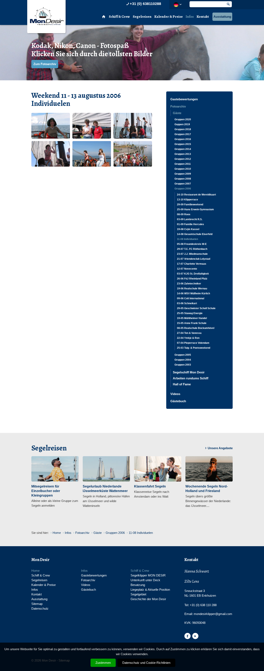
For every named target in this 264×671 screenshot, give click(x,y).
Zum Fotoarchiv (44, 64)
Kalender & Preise (168, 16)
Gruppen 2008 (182, 178)
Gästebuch (178, 401)
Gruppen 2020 (182, 119)
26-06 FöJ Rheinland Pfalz (192, 278)
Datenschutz (39, 608)
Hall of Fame (182, 384)
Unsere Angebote (220, 448)
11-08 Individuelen (187, 239)
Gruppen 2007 (182, 183)
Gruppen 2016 (182, 139)
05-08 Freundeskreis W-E (192, 244)
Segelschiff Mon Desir (189, 372)
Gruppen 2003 (182, 364)
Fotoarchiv (178, 106)
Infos (190, 16)
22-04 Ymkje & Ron (188, 338)
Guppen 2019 (182, 124)
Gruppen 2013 (182, 154)
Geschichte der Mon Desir (148, 599)
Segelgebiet (138, 594)
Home (35, 570)
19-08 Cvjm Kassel (188, 229)
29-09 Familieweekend (190, 204)
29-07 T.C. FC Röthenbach (192, 249)
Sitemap (36, 604)
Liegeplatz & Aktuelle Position (150, 589)
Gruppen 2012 (182, 159)
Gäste (177, 113)
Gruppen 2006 (182, 188)
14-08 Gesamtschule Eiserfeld (194, 234)
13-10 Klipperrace (187, 199)
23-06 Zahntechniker (189, 283)
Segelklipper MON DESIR (148, 575)
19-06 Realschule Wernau (192, 288)
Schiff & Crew (119, 16)
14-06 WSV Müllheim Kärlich (193, 293)
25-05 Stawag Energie (190, 313)
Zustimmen (103, 662)
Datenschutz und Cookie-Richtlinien (146, 662)
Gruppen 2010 (182, 168)
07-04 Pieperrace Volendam (193, 342)
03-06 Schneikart (187, 303)
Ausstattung (222, 16)
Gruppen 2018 (182, 129)
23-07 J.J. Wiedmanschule (192, 254)
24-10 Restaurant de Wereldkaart (196, 194)
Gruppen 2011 (182, 163)
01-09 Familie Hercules (190, 224)
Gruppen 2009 (182, 173)
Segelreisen (142, 16)
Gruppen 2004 (182, 359)
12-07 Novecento (187, 268)
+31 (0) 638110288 (145, 4)
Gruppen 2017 (182, 134)
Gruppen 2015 (182, 144)
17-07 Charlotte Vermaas (191, 263)
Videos (175, 394)
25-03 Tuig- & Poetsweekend (193, 347)
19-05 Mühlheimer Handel (192, 318)
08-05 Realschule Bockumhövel (195, 328)
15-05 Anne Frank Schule (191, 323)
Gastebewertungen (184, 99)
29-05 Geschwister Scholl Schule (196, 308)
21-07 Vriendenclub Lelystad (193, 258)
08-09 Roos (183, 214)
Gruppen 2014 (182, 149)
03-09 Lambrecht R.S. (189, 219)
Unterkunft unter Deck (145, 580)
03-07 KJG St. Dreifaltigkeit (193, 273)
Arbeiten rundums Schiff (190, 378)
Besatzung (138, 585)
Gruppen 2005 (182, 354)
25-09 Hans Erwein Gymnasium (195, 209)
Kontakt (203, 16)
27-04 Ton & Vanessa (189, 333)
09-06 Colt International (190, 298)
